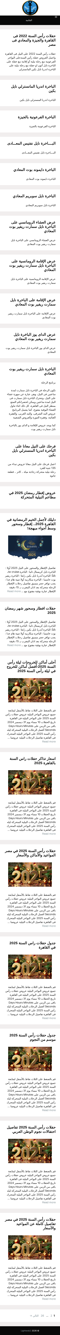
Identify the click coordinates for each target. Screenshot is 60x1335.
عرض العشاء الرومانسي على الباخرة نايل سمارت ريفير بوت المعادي (32, 226)
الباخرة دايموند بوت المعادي (34, 170)
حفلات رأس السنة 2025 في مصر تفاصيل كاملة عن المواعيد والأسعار (30, 1223)
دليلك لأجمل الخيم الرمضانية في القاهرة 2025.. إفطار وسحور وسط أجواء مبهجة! (31, 523)
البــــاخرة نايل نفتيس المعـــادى (31, 143)
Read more (14, 591)
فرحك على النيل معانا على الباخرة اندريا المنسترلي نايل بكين (34, 450)
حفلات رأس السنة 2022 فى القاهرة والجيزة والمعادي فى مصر (34, 40)
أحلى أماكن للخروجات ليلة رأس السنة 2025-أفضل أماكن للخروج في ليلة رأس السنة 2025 (31, 666)
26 (42, 1315)
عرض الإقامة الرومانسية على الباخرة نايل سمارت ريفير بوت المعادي (32, 265)
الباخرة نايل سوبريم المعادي (34, 196)
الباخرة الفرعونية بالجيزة (37, 117)
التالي (34, 1315)
